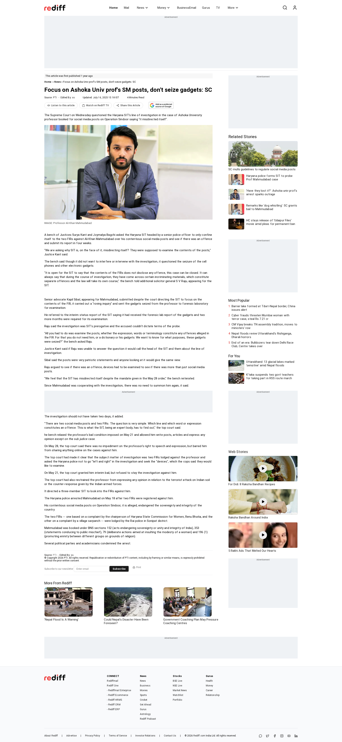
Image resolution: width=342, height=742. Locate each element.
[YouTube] (289, 736)
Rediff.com (199, 735)
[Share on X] (267, 736)
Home (113, 7)
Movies (144, 690)
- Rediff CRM (113, 704)
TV (218, 7)
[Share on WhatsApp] (260, 736)
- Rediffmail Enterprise (119, 690)
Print (138, 567)
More (231, 7)
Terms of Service (118, 735)
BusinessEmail (186, 7)
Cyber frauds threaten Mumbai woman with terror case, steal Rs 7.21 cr (260, 317)
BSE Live (177, 680)
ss (73, 97)
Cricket (143, 699)
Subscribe (119, 568)
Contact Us (170, 735)
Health (209, 680)
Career (209, 690)
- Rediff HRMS (114, 699)
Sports (143, 695)
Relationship (212, 695)
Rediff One (112, 685)
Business (145, 685)
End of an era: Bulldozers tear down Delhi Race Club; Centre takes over (263, 344)
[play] (263, 469)
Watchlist (178, 695)
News (140, 7)
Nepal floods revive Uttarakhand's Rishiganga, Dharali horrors (262, 335)
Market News (180, 690)
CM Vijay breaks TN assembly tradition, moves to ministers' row (264, 326)
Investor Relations (145, 735)
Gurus (206, 7)
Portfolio (177, 699)
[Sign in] (295, 8)
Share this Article (130, 105)
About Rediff (51, 735)
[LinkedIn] (296, 736)
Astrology (145, 714)
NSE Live (177, 685)
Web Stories (238, 452)
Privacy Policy (92, 735)
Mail (126, 7)
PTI (55, 97)
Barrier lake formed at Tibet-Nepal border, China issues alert (263, 308)
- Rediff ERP (113, 709)
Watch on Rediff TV (97, 105)
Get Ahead (145, 704)
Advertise (71, 735)
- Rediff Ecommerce (117, 695)
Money (161, 7)
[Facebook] (274, 736)
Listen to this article (63, 105)
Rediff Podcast (148, 718)
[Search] (285, 8)
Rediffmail (112, 680)
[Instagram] (281, 736)
